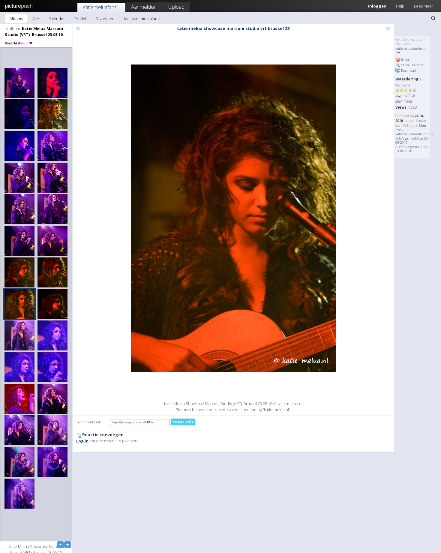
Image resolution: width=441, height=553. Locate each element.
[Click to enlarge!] (233, 218)
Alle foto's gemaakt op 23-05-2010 (411, 148)
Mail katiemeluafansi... (143, 18)
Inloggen (377, 6)
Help (400, 6)
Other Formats (411, 65)
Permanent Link (88, 422)
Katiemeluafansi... (101, 7)
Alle (35, 18)
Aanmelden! (144, 6)
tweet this (183, 422)
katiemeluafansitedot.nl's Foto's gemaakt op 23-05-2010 (414, 138)
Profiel (80, 18)
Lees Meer (423, 6)
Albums (16, 18)
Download (408, 70)
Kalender (57, 18)
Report (405, 59)
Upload (176, 6)
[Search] (433, 18)
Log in (400, 95)
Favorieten (105, 18)
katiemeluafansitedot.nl (412, 48)
